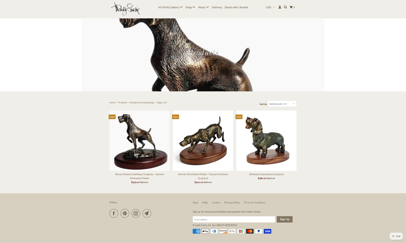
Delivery (217, 7)
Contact (216, 202)
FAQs (205, 202)
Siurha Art (206, 225)
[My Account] (280, 7)
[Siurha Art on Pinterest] (126, 213)
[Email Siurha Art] (148, 213)
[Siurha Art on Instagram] (136, 213)
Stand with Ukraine (236, 7)
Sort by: (264, 104)
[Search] (285, 7)
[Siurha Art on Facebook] (114, 213)
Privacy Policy (232, 202)
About (202, 7)
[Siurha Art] (125, 9)
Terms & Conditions (254, 202)
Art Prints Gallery (169, 7)
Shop (189, 7)
